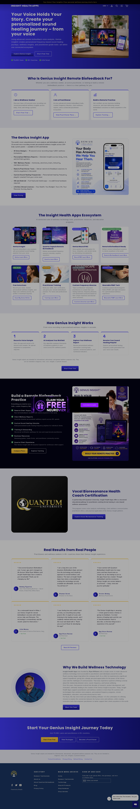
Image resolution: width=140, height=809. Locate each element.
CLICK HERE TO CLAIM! (89, 405)
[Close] (107, 398)
